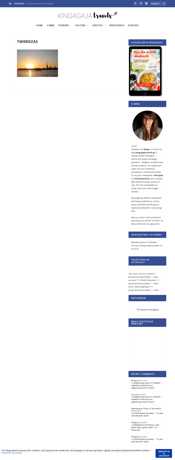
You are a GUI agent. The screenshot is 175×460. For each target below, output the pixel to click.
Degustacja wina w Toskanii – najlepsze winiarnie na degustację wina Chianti (146, 385)
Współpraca (116, 25)
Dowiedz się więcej (11, 452)
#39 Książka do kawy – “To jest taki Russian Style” (147, 414)
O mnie (155, 220)
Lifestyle (97, 25)
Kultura (80, 25)
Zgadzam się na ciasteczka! (164, 453)
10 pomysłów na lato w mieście (39, 3)
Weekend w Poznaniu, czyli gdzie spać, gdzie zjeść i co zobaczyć (145, 427)
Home (39, 25)
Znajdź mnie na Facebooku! (140, 260)
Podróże (63, 25)
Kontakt (133, 25)
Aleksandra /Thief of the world (146, 408)
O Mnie (50, 25)
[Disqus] (67, 134)
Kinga (134, 380)
